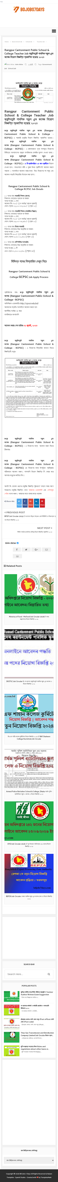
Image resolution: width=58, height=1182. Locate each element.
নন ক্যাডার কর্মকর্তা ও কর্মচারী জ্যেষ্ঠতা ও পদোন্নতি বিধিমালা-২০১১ (35, 1007)
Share (25, 505)
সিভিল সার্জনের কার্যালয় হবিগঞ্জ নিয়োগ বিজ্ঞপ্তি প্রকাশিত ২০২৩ (34, 532)
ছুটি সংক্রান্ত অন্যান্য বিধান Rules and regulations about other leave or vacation (34, 1047)
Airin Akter (10, 543)
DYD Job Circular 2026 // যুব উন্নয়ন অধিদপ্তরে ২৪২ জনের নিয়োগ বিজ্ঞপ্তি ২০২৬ (29, 845)
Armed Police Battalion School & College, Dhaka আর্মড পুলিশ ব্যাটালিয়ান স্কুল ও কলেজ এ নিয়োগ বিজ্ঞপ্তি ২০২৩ (29, 792)
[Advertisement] (29, 21)
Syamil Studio (20, 1177)
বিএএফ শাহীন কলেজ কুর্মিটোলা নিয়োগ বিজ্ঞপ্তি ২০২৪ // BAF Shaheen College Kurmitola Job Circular (29, 737)
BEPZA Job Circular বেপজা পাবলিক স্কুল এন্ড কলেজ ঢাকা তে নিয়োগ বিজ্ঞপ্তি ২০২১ (29, 897)
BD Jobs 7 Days (25, 1174)
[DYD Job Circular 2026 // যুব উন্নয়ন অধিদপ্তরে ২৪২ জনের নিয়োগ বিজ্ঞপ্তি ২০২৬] (29, 821)
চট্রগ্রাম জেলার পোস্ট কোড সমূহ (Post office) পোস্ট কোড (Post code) (37, 1020)
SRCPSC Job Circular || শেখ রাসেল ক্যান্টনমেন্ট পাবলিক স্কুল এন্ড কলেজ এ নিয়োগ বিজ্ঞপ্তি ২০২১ (29, 682)
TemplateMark (46, 1177)
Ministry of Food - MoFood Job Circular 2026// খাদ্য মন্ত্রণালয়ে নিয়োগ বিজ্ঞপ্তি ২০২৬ (29, 618)
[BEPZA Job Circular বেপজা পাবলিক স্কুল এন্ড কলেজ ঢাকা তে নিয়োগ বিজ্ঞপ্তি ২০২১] (29, 873)
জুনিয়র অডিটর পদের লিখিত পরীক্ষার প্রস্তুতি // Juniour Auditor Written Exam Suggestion (37, 993)
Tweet (19, 505)
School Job (12, 68)
